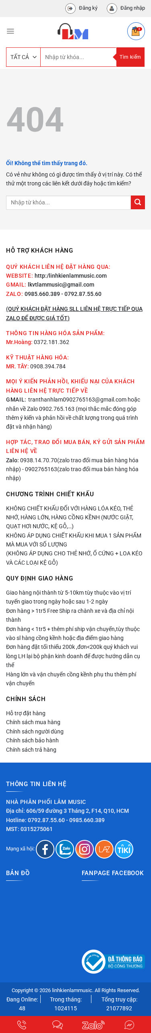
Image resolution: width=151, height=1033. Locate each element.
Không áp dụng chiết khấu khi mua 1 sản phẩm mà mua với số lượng (73, 540)
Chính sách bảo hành (32, 740)
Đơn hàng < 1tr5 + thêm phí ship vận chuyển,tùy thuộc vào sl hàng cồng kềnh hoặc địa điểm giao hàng (73, 633)
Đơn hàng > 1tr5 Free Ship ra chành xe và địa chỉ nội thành (70, 615)
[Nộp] (138, 203)
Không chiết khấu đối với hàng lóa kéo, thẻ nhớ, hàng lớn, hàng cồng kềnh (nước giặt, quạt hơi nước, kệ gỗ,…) (69, 517)
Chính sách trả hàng (31, 749)
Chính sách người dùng (35, 731)
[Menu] (10, 31)
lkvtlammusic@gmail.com (61, 284)
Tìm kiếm (130, 57)
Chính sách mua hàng (33, 722)
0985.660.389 (42, 294)
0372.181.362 (51, 342)
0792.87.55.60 (46, 820)
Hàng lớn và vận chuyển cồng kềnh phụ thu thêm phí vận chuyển (71, 679)
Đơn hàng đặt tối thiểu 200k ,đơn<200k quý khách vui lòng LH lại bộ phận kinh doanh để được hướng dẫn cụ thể (73, 656)
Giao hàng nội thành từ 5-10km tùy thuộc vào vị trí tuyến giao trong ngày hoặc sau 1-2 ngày (68, 597)
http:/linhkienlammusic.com (71, 275)
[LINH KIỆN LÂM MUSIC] (73, 31)
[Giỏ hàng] (136, 31)
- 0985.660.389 (85, 820)
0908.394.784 (48, 366)
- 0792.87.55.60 (81, 294)
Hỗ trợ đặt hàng (26, 713)
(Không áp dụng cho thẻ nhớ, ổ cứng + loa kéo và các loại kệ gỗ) (74, 557)
